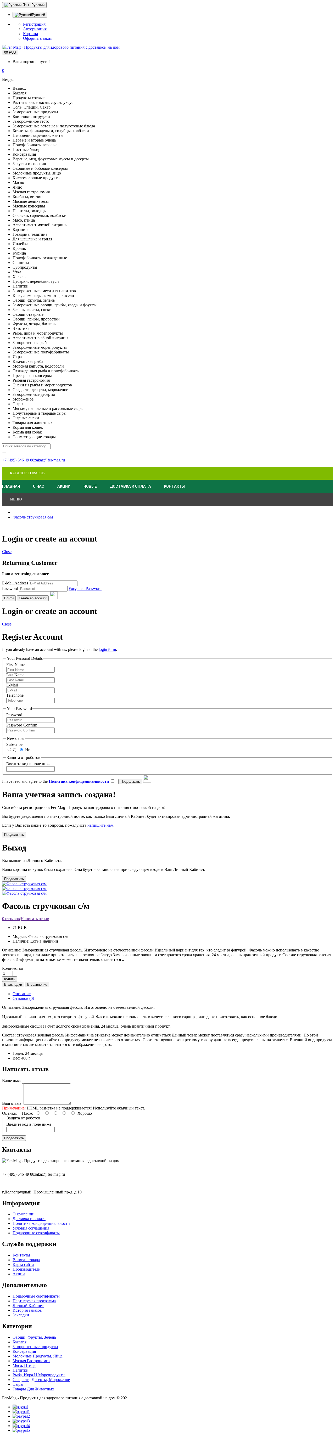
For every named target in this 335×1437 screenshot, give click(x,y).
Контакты (21, 1255)
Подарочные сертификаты (36, 1233)
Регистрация (34, 24)
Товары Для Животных (33, 1389)
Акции (19, 1274)
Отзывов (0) (23, 998)
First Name (15, 664)
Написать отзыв (35, 918)
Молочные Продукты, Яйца (38, 1356)
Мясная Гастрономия (31, 1361)
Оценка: (9, 1113)
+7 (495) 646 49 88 (18, 460)
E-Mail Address (15, 583)
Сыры (18, 1384)
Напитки (21, 1370)
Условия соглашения (31, 1228)
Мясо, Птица (24, 1365)
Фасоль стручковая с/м (33, 517)
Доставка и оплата (29, 1218)
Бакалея (19, 1342)
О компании (24, 1214)
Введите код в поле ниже (28, 764)
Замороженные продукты (35, 1346)
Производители (27, 1269)
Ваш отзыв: (12, 1103)
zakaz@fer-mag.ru (49, 460)
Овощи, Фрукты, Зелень (34, 1337)
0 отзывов (11, 918)
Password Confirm (21, 725)
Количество (12, 968)
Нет (28, 749)
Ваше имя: (11, 1080)
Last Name (15, 675)
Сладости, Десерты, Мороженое (41, 1379)
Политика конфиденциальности (41, 1223)
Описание (22, 993)
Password (10, 588)
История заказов (27, 1310)
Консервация (24, 1351)
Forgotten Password (85, 588)
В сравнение (37, 985)
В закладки (13, 985)
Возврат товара (26, 1260)
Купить (9, 979)
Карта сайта (23, 1264)
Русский (33, 5)
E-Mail (12, 685)
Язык (26, 5)
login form (107, 649)
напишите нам (100, 825)
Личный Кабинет (28, 1305)
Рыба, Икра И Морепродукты (39, 1375)
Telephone (15, 695)
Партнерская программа (34, 1301)
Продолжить (14, 1138)
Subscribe (14, 744)
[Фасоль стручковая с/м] (24, 888)
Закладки (21, 1315)
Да (15, 749)
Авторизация (35, 29)
